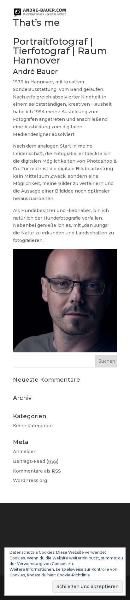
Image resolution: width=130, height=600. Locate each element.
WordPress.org (30, 480)
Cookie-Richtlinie (73, 575)
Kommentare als (37, 471)
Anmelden (25, 451)
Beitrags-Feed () (35, 461)
